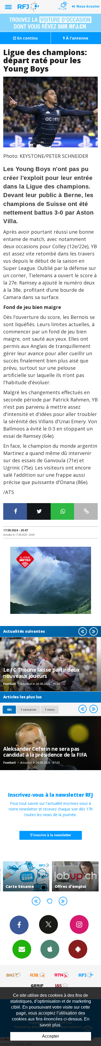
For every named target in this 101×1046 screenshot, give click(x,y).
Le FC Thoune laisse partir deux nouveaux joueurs (41, 672)
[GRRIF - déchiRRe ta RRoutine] (38, 985)
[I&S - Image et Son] (62, 985)
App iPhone (49, 949)
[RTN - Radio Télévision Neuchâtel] (62, 975)
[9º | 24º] (63, 0)
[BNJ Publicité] (14, 975)
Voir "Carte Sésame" (26, 876)
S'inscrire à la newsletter (50, 835)
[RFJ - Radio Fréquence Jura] (85, 975)
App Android (77, 949)
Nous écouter (88, 6)
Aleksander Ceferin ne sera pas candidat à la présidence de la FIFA (45, 751)
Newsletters (21, 949)
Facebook (19, 925)
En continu (27, 38)
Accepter (50, 1036)
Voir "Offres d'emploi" (75, 876)
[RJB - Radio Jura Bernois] (38, 975)
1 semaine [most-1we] (28, 709)
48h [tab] (9, 709)
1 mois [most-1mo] (50, 709)
